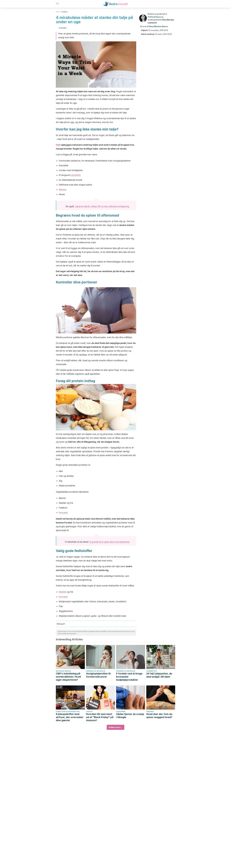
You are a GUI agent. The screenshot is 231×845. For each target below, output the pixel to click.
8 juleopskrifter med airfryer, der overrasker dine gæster (69, 717)
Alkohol (62, 189)
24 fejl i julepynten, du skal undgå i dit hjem (159, 675)
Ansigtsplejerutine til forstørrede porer (98, 675)
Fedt (58, 145)
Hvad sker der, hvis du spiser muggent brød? (159, 716)
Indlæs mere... (115, 727)
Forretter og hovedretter (67, 711)
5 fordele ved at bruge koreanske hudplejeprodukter (129, 676)
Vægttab (64, 12)
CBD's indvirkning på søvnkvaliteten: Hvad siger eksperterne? (68, 676)
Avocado (63, 512)
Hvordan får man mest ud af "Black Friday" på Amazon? (99, 717)
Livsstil (89, 711)
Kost (57, 12)
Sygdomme (120, 711)
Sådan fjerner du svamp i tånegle (130, 716)
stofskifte (75, 175)
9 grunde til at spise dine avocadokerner (110, 542)
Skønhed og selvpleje (95, 671)
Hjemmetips (151, 671)
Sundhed (150, 711)
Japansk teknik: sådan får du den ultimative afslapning (102, 206)
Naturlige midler (63, 671)
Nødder (62, 592)
